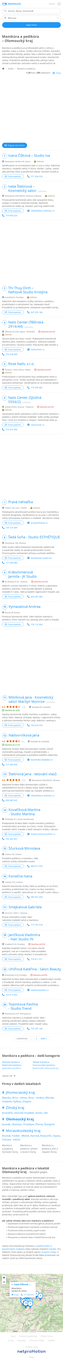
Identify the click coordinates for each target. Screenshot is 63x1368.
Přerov (39, 1124)
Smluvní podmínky (28, 1336)
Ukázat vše (7, 1075)
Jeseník (6, 1124)
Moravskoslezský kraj (23, 1131)
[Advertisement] (31, 107)
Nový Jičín (45, 1135)
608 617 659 (36, 866)
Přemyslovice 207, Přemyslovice (18, 1013)
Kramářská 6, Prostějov (14, 297)
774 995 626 (11, 215)
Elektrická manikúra (11, 1065)
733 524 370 (36, 725)
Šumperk (49, 1124)
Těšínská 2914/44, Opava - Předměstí (20, 331)
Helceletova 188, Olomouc (15, 543)
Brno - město (19, 1097)
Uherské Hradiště (24, 1113)
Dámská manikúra (11, 1062)
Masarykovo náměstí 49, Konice (17, 161)
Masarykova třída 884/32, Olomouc (46, 780)
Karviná (34, 1135)
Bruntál (6, 1135)
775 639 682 (36, 387)
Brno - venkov (36, 1097)
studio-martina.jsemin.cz (43, 834)
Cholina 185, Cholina (13, 854)
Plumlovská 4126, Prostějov (16, 975)
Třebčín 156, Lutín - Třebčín (16, 508)
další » (44, 1038)
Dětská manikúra (41, 1062)
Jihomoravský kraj (20, 1092)
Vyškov (17, 1101)
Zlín (46, 1113)
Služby (11, 68)
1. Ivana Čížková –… (21, 1284)
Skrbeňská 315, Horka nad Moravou (19, 819)
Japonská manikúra (11, 1068)
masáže (52, 1249)
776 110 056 (36, 624)
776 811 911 (36, 959)
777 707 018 (36, 924)
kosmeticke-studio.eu (41, 558)
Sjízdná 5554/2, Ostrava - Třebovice (19, 407)
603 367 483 (36, 596)
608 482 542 (11, 800)
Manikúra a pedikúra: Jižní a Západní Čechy (50, 1148)
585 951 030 (36, 897)
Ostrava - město (11, 1139)
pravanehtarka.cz (39, 522)
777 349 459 (11, 764)
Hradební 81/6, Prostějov (15, 944)
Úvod (13, 1336)
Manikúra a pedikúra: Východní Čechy (10, 1148)
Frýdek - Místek (20, 1135)
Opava (56, 1135)
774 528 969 (11, 354)
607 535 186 (36, 312)
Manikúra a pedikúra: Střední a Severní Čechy (29, 1148)
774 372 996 (11, 429)
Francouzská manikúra (44, 1065)
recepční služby (48, 1252)
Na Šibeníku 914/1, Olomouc (16, 581)
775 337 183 (36, 1028)
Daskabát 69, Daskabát (41, 707)
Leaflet (40, 1331)
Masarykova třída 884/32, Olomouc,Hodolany (23, 196)
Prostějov (28, 1124)
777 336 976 (36, 176)
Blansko (6, 1097)
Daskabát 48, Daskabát (39, 741)
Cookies (51, 1340)
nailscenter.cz (37, 349)
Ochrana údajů (36, 1340)
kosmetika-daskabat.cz (42, 759)
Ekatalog (14, 3)
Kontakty (21, 1340)
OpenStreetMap (52, 1331)
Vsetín (38, 1113)
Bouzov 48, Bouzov (12, 612)
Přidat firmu (47, 1336)
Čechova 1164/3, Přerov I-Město (18, 370)
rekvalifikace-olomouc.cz (43, 210)
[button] (36, 1294)
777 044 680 (11, 562)
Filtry (58, 73)
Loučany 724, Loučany (14, 882)
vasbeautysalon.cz (40, 990)
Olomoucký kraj (20, 1119)
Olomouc (17, 1124)
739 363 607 (11, 838)
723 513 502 (11, 994)
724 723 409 (11, 527)
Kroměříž (7, 1113)
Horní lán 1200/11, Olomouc (16, 913)
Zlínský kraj (15, 1108)
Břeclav (49, 1097)
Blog (31, 1357)
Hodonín (7, 1101)
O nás (11, 1340)
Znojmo (26, 1101)
